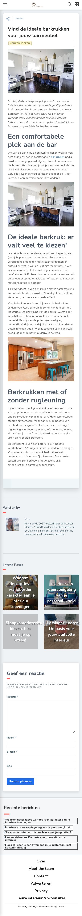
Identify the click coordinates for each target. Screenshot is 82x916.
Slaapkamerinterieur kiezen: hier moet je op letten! (38, 832)
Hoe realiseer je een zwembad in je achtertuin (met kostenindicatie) (38, 846)
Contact (41, 876)
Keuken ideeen (20, 43)
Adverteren (41, 883)
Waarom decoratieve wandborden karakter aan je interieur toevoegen (37, 821)
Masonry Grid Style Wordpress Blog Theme (41, 906)
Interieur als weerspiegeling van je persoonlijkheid (38, 827)
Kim (27, 519)
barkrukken (57, 157)
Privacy (41, 890)
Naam (11, 737)
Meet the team (41, 868)
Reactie (12, 697)
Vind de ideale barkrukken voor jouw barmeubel (38, 32)
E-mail (12, 752)
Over (41, 861)
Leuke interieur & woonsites (41, 898)
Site (9, 766)
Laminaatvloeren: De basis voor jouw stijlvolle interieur (35, 838)
